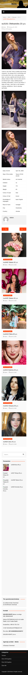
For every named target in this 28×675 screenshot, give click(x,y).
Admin (4, 27)
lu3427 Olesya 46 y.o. (16, 473)
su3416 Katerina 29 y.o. (10, 370)
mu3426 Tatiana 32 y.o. (10, 262)
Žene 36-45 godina (6, 662)
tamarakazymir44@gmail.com (14, 627)
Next (22, 229)
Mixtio (14, 4)
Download (15, 602)
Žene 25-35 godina (7, 29)
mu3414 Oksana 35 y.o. (10, 406)
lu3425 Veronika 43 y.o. (17, 487)
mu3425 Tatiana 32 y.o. (10, 298)
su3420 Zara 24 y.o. (9, 441)
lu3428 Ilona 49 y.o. (16, 464)
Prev (6, 229)
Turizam (4, 655)
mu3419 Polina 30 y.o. (10, 334)
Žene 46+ (4, 665)
